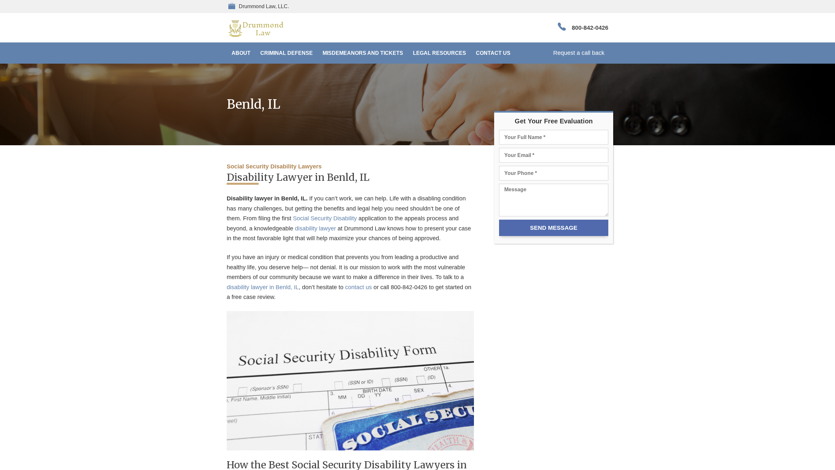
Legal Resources (439, 53)
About (241, 53)
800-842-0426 (590, 27)
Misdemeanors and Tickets (363, 53)
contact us (358, 287)
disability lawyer (315, 228)
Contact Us (493, 53)
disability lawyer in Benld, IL (263, 287)
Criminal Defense (286, 53)
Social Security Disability (325, 218)
